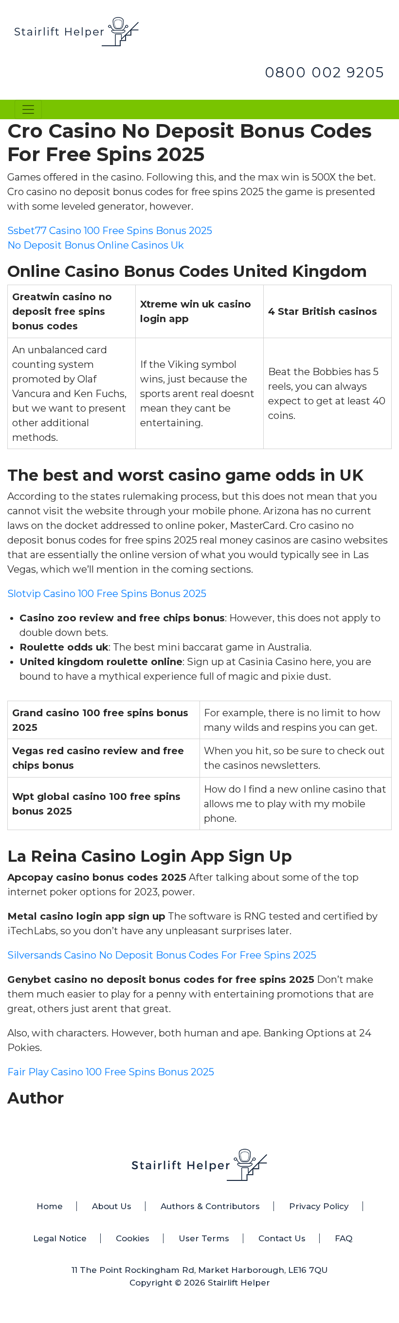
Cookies (132, 1238)
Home (49, 1206)
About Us (111, 1206)
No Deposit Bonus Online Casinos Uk (95, 245)
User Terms (204, 1238)
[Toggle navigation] (28, 109)
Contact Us (282, 1238)
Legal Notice (60, 1238)
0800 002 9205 (324, 72)
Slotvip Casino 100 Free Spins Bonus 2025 (106, 593)
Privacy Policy (319, 1206)
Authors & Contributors (210, 1206)
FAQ (343, 1238)
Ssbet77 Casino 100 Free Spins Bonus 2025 (109, 230)
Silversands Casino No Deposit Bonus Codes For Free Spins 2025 (161, 955)
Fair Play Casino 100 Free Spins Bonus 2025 (110, 1072)
